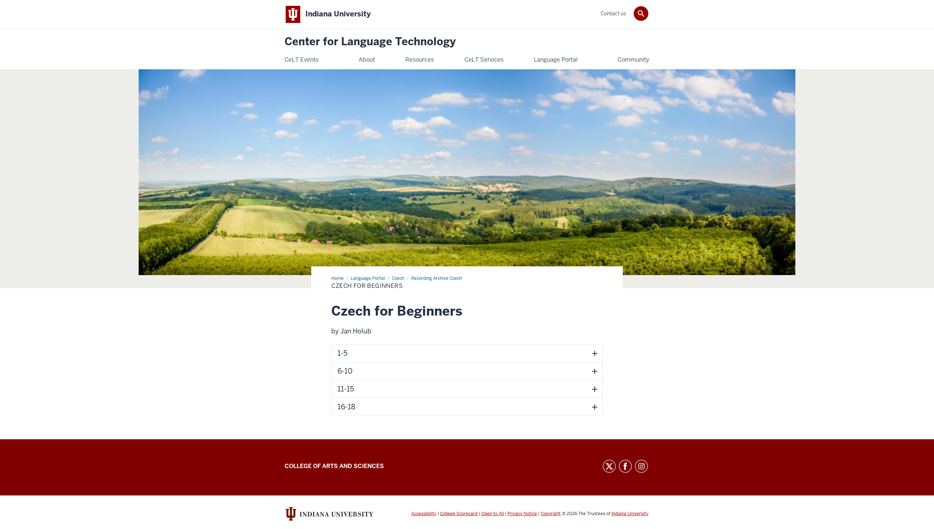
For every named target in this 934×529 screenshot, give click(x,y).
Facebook (625, 466)
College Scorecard (459, 514)
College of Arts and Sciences (334, 466)
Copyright (551, 514)
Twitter (609, 466)
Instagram (641, 466)
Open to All (492, 514)
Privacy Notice (522, 514)
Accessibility (423, 514)
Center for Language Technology (370, 42)
